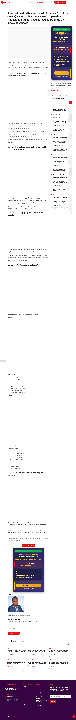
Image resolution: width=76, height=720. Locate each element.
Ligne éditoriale (38, 705)
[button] (54, 93)
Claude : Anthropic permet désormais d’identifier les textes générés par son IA (59, 116)
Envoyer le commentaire (13, 633)
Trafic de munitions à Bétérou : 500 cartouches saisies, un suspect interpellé (59, 189)
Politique (15, 7)
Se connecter (38, 703)
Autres (66, 7)
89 (19, 671)
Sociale (62, 7)
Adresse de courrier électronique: (56, 694)
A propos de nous (39, 696)
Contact (37, 688)
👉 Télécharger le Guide (28, 585)
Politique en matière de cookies (41, 694)
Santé (39, 7)
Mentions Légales (39, 692)
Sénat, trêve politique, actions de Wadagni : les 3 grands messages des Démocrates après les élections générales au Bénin (16, 651)
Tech (50, 7)
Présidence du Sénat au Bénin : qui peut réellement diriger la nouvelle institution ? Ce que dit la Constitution (16, 662)
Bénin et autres (25, 708)
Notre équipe (38, 698)
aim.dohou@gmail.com (11, 694)
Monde (35, 7)
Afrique (30, 7)
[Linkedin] (17, 700)
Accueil (10, 7)
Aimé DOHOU (13, 716)
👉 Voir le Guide (62, 73)
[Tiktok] (14, 700)
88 (17, 671)
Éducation (20, 7)
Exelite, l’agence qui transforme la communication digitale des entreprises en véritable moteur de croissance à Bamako (37, 662)
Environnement (56, 7)
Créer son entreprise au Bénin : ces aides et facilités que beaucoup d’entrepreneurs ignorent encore (60, 169)
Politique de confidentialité (40, 690)
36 (64, 208)
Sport (42, 7)
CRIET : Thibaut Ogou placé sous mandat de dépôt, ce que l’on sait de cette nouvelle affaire (60, 122)
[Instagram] (11, 700)
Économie (26, 7)
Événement (24, 706)
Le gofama (7, 715)
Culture (46, 7)
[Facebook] (8, 700)
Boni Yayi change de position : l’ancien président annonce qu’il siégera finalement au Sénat (59, 162)
